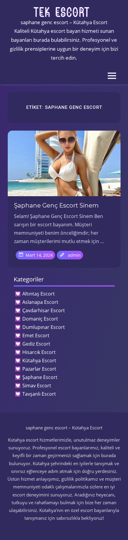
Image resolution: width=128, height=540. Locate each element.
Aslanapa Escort (40, 302)
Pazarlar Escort (39, 369)
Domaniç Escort (40, 318)
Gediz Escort (36, 344)
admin (74, 255)
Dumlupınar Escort (43, 327)
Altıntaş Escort (38, 293)
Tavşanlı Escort (39, 394)
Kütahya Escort (39, 360)
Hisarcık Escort (39, 352)
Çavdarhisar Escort (43, 310)
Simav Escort (36, 385)
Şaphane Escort (39, 377)
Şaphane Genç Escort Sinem (56, 205)
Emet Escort (35, 335)
